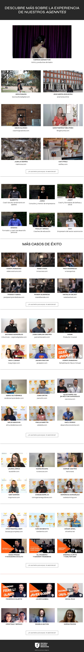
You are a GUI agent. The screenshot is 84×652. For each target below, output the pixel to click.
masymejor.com (14, 363)
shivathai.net (70, 531)
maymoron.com (14, 497)
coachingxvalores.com (21, 131)
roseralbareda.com (42, 297)
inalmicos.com (21, 164)
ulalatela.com (42, 425)
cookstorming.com (70, 497)
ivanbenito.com (42, 531)
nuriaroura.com (42, 471)
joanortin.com (42, 398)
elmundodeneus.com (14, 425)
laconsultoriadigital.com (21, 97)
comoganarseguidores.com (42, 497)
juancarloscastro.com (42, 337)
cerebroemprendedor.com (14, 398)
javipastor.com (42, 363)
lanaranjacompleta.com (14, 532)
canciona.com (70, 399)
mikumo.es (5, 337)
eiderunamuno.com (14, 271)
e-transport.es (70, 271)
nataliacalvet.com (70, 297)
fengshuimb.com (63, 131)
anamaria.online (63, 97)
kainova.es (70, 471)
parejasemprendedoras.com (14, 297)
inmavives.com (42, 271)
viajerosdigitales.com (19, 337)
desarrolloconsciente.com (70, 425)
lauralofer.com (14, 471)
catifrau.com (63, 164)
